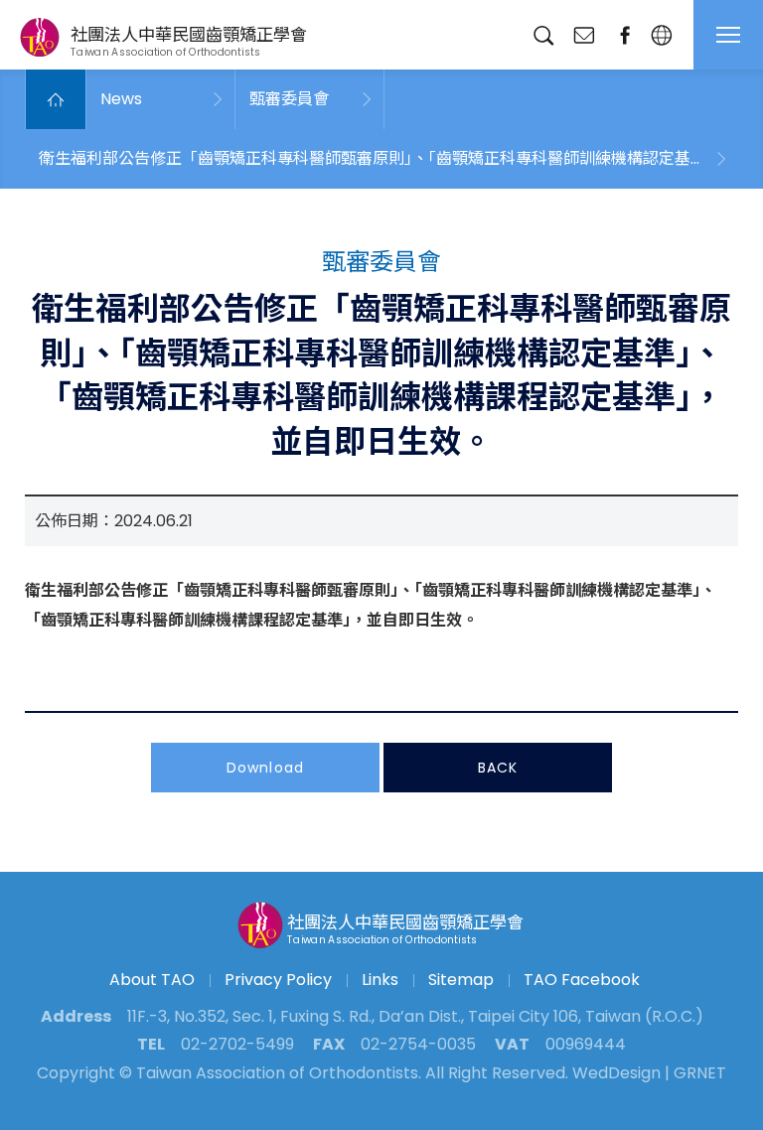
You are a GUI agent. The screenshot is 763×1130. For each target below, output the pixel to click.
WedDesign (616, 1072)
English (661, 35)
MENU (728, 35)
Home (55, 99)
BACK (498, 767)
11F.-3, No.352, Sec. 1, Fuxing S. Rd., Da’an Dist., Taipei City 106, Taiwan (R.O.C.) (415, 1016)
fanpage (624, 35)
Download (265, 767)
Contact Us (583, 35)
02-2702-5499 (237, 1044)
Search (543, 35)
